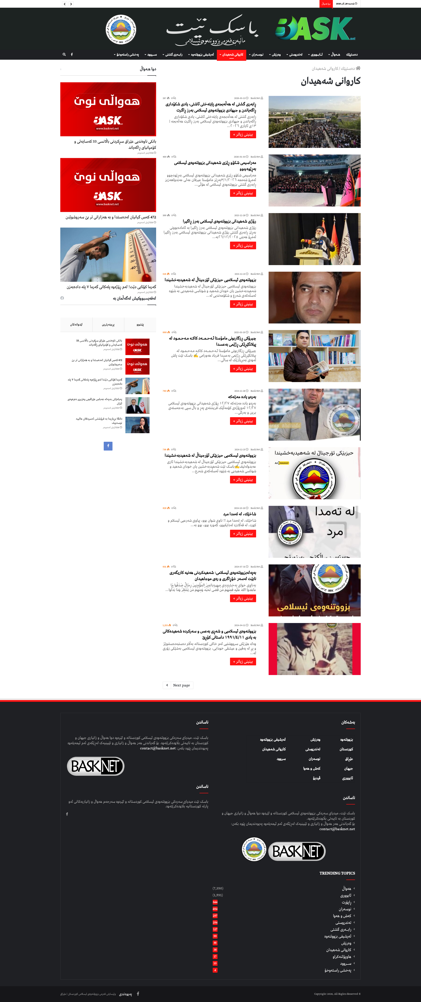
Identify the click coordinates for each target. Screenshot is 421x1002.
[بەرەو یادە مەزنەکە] (315, 415)
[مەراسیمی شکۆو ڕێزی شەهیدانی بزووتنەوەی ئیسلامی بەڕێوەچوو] (315, 180)
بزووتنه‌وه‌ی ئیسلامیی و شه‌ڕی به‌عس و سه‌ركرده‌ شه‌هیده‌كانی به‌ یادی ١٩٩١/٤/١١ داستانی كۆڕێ (209, 634)
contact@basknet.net (337, 829)
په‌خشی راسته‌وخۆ (128, 55)
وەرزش (276, 55)
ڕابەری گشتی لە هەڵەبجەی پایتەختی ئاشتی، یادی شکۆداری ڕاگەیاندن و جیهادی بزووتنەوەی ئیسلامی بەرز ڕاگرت (211, 107)
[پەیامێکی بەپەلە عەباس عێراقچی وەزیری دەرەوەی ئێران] (137, 405)
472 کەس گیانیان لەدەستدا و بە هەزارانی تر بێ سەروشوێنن (111, 217)
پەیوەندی (125, 994)
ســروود (152, 55)
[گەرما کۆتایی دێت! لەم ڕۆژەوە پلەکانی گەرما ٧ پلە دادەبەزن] (108, 255)
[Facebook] (72, 55)
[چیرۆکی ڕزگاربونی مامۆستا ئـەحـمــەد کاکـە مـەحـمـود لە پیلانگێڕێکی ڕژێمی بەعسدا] (315, 356)
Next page (181, 685)
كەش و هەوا (342, 915)
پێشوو (140, 324)
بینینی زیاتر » (243, 134)
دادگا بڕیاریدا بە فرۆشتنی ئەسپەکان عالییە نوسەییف (99, 421)
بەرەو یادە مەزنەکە (242, 397)
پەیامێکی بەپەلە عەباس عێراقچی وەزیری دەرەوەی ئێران (95, 401)
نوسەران (314, 758)
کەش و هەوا (311, 768)
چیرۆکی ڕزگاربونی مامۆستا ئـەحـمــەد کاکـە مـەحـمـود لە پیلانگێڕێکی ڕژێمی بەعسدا (212, 341)
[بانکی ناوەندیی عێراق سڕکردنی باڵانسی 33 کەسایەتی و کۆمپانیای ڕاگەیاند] (108, 109)
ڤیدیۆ (316, 778)
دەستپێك (352, 55)
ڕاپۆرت (346, 902)
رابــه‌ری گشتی (173, 55)
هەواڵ (346, 888)
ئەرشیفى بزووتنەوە (202, 55)
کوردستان (346, 749)
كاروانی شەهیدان (232, 55)
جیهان (348, 768)
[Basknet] (313, 28)
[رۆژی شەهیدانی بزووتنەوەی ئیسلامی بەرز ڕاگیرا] (315, 239)
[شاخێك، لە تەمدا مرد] (315, 532)
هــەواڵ (335, 55)
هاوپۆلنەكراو (342, 956)
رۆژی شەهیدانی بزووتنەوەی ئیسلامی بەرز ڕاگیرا (219, 221)
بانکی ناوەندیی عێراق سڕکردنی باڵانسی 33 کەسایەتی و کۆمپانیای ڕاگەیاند (115, 144)
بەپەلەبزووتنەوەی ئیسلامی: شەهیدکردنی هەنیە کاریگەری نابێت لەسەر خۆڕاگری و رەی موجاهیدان (212, 576)
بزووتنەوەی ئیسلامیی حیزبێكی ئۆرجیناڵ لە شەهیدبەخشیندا (210, 280)
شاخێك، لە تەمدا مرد (239, 514)
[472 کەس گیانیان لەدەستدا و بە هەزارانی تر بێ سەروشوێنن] (108, 185)
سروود (281, 758)
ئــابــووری (317, 55)
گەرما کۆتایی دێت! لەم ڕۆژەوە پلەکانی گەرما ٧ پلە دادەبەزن (111, 287)
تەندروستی (295, 55)
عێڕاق (349, 758)
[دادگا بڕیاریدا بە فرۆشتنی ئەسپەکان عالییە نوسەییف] (137, 425)
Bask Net (256, 98)
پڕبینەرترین (108, 324)
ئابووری (347, 778)
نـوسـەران (257, 55)
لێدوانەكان (76, 324)
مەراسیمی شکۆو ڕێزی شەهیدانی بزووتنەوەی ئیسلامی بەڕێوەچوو (215, 166)
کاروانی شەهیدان (274, 749)
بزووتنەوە (346, 739)
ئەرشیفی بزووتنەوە (273, 739)
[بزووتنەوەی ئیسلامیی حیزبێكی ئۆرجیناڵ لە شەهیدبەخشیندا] (315, 298)
